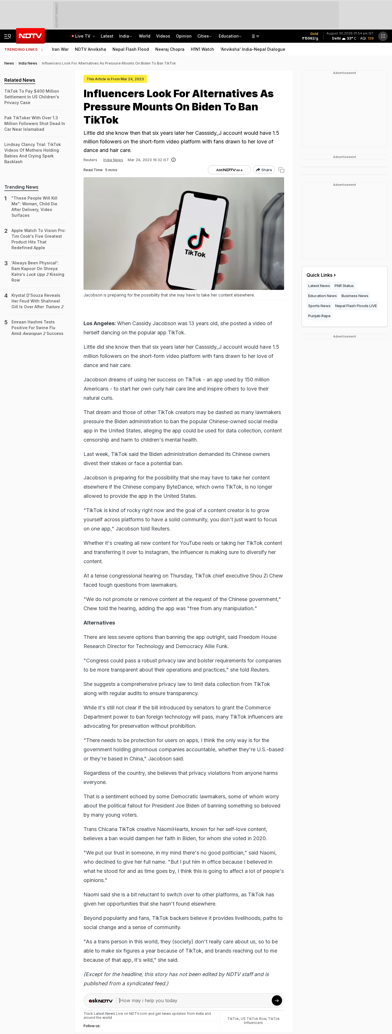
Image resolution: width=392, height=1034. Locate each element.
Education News (322, 295)
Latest (107, 36)
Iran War (60, 49)
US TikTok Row (253, 1019)
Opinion (184, 36)
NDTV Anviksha (90, 49)
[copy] (281, 170)
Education (229, 36)
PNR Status (344, 285)
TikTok (233, 1019)
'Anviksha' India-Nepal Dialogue (252, 49)
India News (113, 159)
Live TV (83, 36)
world (107, 1017)
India (124, 36)
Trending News (21, 187)
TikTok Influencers (262, 1021)
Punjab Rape (319, 315)
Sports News (319, 305)
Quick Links (319, 275)
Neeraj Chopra (170, 49)
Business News (354, 295)
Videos (163, 36)
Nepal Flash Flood (130, 49)
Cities (203, 36)
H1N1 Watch (202, 49)
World (144, 36)
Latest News (319, 285)
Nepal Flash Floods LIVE (356, 305)
